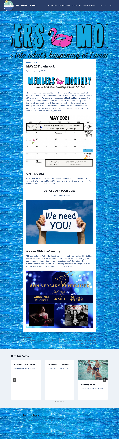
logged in (36, 420)
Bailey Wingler (32, 71)
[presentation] (93, 370)
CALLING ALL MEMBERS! (58, 364)
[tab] (55, 401)
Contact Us (101, 5)
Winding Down (88, 384)
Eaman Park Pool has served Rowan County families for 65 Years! (79, 340)
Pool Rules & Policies (87, 5)
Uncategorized (31, 62)
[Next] (104, 380)
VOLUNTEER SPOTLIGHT (25, 364)
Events (74, 5)
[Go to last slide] (14, 380)
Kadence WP (78, 433)
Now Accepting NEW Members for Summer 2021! (39, 340)
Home (50, 5)
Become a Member (62, 5)
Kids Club (111, 5)
